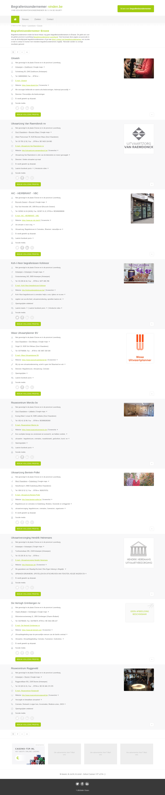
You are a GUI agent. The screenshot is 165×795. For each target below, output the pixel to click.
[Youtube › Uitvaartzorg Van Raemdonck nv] (32, 178)
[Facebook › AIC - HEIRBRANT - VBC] (22, 248)
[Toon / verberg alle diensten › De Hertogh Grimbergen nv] (52, 639)
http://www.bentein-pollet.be (31, 499)
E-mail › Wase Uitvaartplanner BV (27, 355)
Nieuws (25, 19)
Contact (50, 19)
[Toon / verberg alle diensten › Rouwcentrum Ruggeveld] (52, 704)
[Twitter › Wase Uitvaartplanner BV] (17, 387)
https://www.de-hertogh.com (31, 630)
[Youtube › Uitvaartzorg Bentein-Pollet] (32, 522)
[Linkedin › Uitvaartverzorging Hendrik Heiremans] (27, 588)
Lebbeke (32, 411)
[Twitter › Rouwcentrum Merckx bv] (17, 457)
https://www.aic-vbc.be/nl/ (31, 220)
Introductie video (42, 168)
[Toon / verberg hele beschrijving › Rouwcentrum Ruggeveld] (52, 700)
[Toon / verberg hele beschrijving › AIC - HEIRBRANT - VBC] (52, 225)
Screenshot (44, 85)
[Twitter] (77, 784)
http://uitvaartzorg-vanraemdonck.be (34, 150)
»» (27, 52)
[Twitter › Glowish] (17, 108)
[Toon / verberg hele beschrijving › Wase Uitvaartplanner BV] (52, 364)
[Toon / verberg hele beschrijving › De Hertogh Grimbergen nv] (52, 634)
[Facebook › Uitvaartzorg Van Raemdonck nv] (22, 178)
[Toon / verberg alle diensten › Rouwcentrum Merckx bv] (52, 438)
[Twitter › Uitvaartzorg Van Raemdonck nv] (17, 178)
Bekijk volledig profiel (28, 114)
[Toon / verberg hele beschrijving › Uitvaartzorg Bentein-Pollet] (52, 504)
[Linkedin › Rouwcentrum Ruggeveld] (27, 718)
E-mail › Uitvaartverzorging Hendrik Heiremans (31, 560)
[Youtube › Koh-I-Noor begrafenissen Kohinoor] (32, 318)
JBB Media (80, 790)
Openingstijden (21, 373)
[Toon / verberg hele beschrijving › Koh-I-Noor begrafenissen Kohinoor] (52, 294)
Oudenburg (33, 481)
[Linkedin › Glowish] (27, 108)
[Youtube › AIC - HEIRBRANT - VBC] (32, 248)
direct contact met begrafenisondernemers (66, 39)
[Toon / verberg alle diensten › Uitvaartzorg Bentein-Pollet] (52, 508)
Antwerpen (19, 67)
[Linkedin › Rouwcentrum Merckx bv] (27, 457)
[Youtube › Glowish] (32, 108)
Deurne (27, 677)
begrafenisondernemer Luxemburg (45, 37)
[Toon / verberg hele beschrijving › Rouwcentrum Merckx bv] (52, 434)
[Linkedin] (87, 784)
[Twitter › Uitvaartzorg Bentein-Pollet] (17, 522)
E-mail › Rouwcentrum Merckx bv (27, 425)
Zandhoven (28, 67)
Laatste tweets (21, 308)
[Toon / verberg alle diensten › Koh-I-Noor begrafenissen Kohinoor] (52, 299)
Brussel (31, 202)
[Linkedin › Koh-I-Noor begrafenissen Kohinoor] (27, 318)
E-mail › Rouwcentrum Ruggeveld (27, 691)
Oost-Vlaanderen (21, 132)
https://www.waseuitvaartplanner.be (34, 360)
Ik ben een (136, 9)
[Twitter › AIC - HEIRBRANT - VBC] (17, 248)
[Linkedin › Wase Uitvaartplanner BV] (27, 387)
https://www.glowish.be (30, 85)
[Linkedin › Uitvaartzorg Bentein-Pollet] (27, 522)
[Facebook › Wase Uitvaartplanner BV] (22, 387)
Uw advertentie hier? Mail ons (64, 754)
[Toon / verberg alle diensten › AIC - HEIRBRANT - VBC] (52, 229)
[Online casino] (30, 755)
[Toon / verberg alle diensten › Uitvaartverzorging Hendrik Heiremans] (52, 574)
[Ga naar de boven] (152, 114)
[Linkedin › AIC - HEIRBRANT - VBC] (27, 248)
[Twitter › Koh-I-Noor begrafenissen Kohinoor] (17, 318)
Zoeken (37, 19)
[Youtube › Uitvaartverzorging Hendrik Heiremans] (32, 588)
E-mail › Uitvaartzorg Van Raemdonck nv (29, 146)
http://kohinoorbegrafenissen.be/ (33, 290)
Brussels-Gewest (21, 202)
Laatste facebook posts (24, 168)
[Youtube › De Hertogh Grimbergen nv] (32, 653)
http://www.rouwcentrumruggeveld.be (35, 695)
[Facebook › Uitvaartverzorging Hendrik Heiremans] (22, 588)
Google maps (39, 67)
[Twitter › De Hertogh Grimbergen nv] (17, 653)
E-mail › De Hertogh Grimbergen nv (27, 625)
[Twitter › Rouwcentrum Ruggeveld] (17, 718)
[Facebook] (82, 784)
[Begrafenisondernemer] (15, 19)
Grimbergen (32, 612)
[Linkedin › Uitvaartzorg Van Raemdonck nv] (27, 178)
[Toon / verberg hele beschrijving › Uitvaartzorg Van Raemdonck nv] (52, 155)
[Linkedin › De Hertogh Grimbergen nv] (27, 653)
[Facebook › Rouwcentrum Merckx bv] (22, 457)
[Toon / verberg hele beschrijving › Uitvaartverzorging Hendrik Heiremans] (52, 569)
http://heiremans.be (29, 565)
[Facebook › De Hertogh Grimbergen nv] (22, 653)
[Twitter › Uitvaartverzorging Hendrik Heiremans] (17, 588)
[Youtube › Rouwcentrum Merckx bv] (32, 457)
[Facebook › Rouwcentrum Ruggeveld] (22, 718)
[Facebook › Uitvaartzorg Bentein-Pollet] (22, 522)
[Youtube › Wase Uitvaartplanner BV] (32, 387)
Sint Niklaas (33, 342)
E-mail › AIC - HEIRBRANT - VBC (27, 216)
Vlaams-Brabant (21, 612)
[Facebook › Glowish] (22, 108)
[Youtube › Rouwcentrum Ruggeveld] (32, 718)
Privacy (87, 790)
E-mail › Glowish (21, 81)
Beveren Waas (34, 132)
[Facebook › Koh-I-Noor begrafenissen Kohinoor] (22, 318)
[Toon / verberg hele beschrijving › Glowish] (52, 89)
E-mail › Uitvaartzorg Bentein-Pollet (27, 495)
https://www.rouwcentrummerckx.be (34, 430)
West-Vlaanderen (21, 481)
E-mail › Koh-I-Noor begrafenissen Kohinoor (30, 285)
